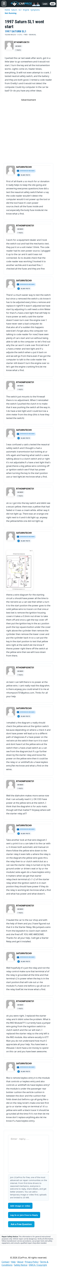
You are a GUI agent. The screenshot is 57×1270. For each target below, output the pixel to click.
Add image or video (20, 1205)
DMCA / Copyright (38, 1265)
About (20, 1261)
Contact (5, 1261)
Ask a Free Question (21, 1224)
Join (52, 4)
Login (45, 4)
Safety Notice (20, 1265)
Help (13, 1261)
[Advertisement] (28, 129)
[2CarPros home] (24, 3)
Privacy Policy (31, 1261)
